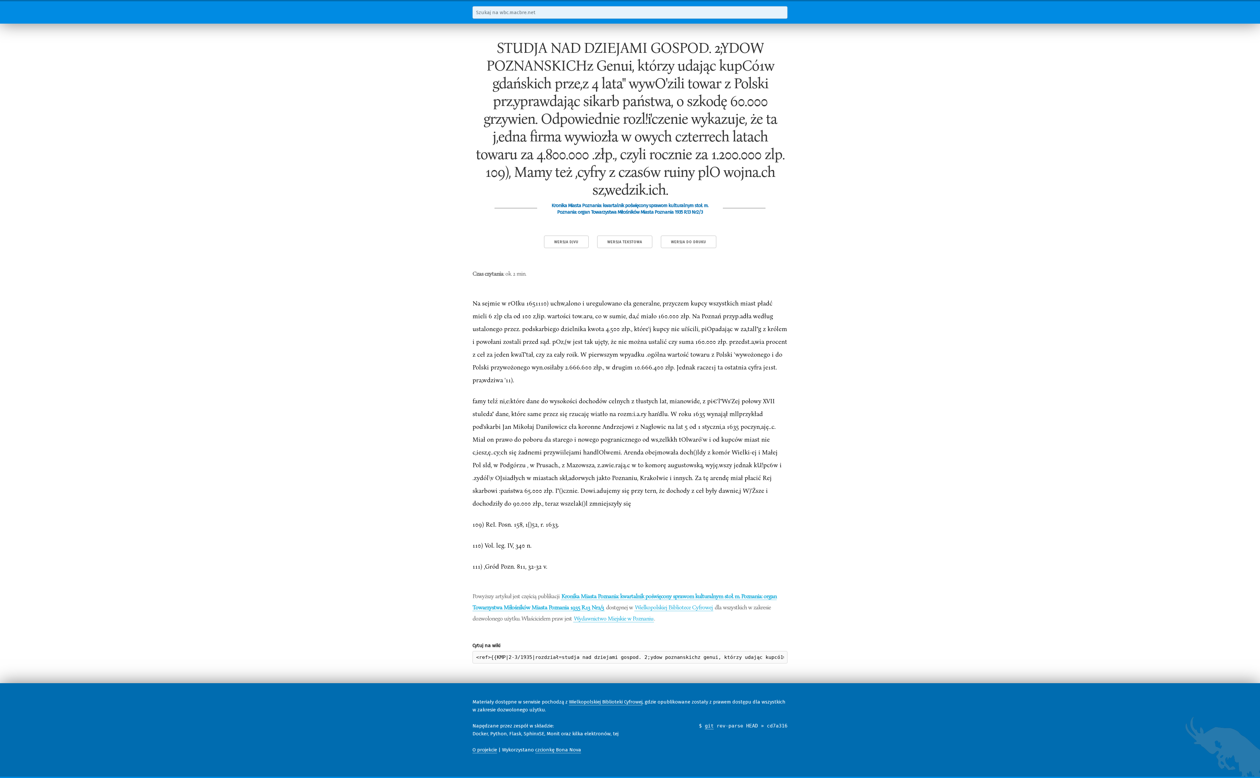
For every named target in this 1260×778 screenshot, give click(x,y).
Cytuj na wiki (486, 645)
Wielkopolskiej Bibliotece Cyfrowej (674, 607)
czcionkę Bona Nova (558, 750)
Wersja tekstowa (624, 242)
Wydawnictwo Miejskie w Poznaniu (613, 618)
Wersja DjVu (566, 242)
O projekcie (484, 750)
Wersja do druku (688, 242)
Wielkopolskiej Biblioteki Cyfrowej (605, 702)
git (709, 726)
